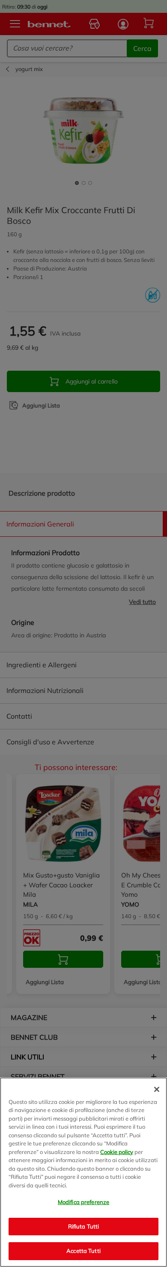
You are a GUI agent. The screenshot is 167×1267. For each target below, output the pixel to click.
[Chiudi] (156, 1089)
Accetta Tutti (83, 1250)
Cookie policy (116, 1151)
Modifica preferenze (83, 1202)
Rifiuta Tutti (83, 1226)
